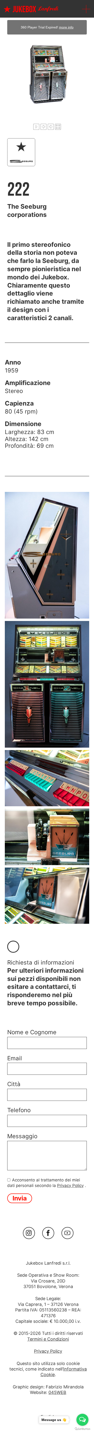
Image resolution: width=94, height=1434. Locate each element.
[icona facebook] (48, 1233)
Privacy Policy (70, 1185)
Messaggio (22, 1136)
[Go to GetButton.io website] (82, 1429)
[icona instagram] (29, 1233)
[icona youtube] (67, 1233)
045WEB (57, 1392)
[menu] (86, 9)
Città (13, 1084)
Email (14, 1058)
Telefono (19, 1110)
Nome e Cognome (31, 1032)
